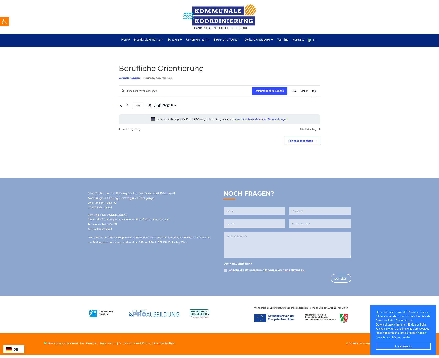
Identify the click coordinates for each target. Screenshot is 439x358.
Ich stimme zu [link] (403, 346)
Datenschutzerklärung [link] (135, 343)
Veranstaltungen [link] (129, 77)
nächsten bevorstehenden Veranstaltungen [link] (261, 119)
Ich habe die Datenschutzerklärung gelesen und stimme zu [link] (266, 269)
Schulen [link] (173, 39)
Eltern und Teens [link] (225, 39)
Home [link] (125, 39)
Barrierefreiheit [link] (164, 343)
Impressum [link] (108, 343)
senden (340, 278)
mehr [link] (406, 337)
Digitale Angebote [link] (257, 39)
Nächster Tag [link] (308, 129)
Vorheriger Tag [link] (132, 129)
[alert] (219, 119)
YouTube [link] (78, 343)
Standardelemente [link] (147, 39)
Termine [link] (283, 39)
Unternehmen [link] (196, 39)
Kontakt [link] (298, 39)
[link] (4, 21)
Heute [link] (137, 105)
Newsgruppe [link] (56, 343)
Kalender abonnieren (300, 140)
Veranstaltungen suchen (269, 91)
